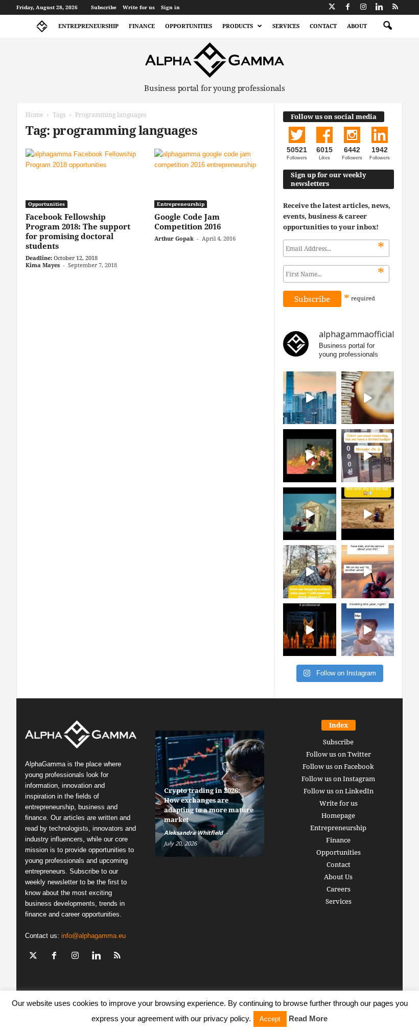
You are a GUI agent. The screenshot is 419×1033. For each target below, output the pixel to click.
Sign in (170, 7)
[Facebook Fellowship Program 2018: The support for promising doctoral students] (81, 178)
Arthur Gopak (174, 238)
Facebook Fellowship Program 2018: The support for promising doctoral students (78, 231)
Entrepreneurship (88, 26)
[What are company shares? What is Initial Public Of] (309, 514)
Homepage (338, 815)
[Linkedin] (379, 7)
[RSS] (395, 7)
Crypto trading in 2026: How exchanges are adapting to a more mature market (208, 805)
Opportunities (188, 26)
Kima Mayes (43, 265)
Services (285, 26)
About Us (338, 876)
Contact (323, 26)
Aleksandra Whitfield (193, 832)
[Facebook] (347, 7)
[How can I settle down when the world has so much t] (367, 571)
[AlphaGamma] (215, 60)
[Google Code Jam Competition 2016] (210, 178)
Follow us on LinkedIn (339, 790)
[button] (387, 26)
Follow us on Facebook (338, 766)
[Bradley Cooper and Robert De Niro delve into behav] (367, 398)
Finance (142, 26)
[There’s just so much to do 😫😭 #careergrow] (367, 514)
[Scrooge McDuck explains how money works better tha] (309, 455)
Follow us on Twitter (338, 754)
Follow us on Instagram (338, 778)
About (357, 26)
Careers (339, 889)
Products (237, 26)
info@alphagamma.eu (93, 936)
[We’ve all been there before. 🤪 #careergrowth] (309, 571)
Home (34, 114)
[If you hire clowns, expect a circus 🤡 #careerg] (367, 455)
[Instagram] (363, 7)
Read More (308, 1018)
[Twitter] (331, 7)
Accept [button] (270, 1019)
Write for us (139, 7)
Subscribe (104, 7)
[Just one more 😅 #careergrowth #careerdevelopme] (367, 629)
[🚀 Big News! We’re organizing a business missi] (309, 398)
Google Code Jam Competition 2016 (187, 221)
